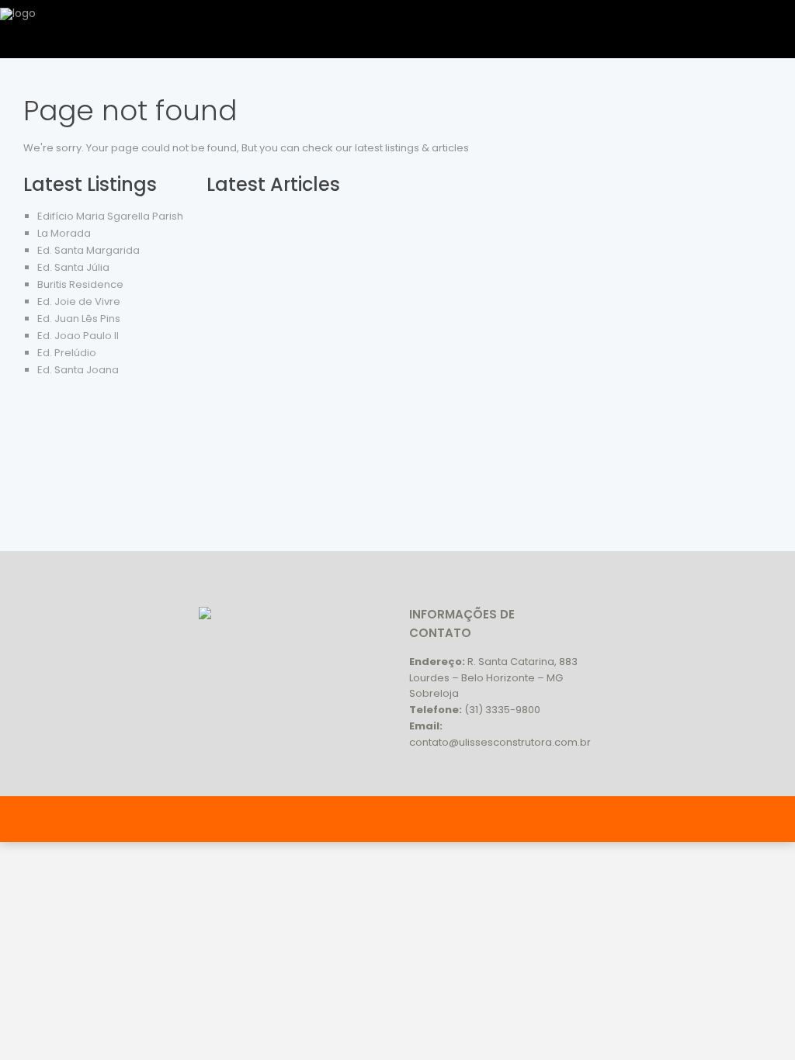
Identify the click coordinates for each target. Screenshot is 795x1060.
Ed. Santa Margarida (88, 250)
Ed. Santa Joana (78, 369)
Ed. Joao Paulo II (78, 335)
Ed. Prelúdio (66, 352)
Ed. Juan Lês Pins (78, 318)
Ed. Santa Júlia (73, 267)
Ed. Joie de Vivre (78, 301)
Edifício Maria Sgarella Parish (110, 216)
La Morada (64, 233)
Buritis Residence (80, 284)
